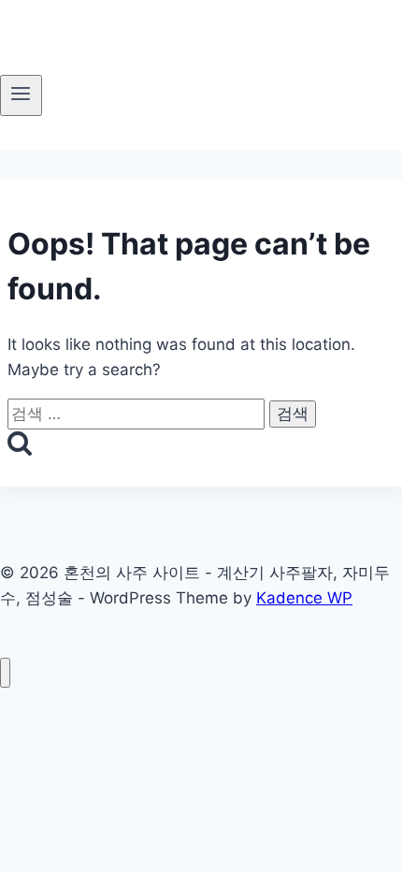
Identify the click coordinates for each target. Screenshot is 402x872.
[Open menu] (21, 95)
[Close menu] (5, 673)
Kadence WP (304, 598)
